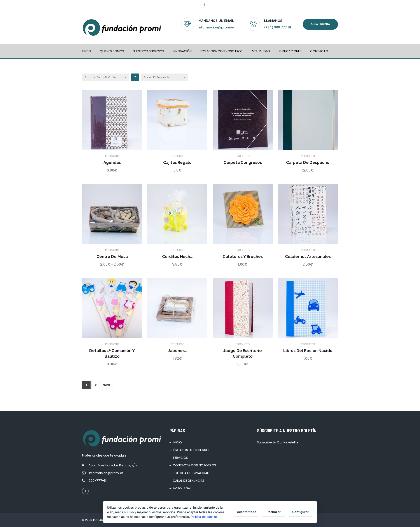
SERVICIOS (180, 457)
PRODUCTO (112, 156)
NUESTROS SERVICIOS (148, 51)
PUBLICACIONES (290, 51)
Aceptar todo (246, 512)
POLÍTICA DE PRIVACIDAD (191, 473)
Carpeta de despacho (307, 162)
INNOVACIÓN (182, 51)
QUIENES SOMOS (112, 51)
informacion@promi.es (216, 27)
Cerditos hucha (177, 256)
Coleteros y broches (243, 256)
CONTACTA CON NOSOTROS (194, 465)
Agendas (112, 162)
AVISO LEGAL (182, 488)
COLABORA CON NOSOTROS (221, 51)
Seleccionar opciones (101, 214)
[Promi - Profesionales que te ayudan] (122, 28)
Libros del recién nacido (307, 350)
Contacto (319, 51)
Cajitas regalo (177, 162)
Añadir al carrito (101, 120)
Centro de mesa (112, 256)
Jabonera (177, 350)
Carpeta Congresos (243, 162)
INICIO (86, 51)
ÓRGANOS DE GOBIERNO (191, 450)
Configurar (300, 512)
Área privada (320, 24)
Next (106, 385)
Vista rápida (112, 120)
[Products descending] (135, 77)
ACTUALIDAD (260, 51)
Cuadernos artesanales (308, 256)
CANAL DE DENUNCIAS (188, 480)
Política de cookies (204, 516)
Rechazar (274, 512)
